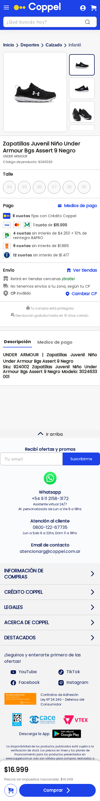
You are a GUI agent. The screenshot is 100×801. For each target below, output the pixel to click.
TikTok (73, 672)
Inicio (8, 45)
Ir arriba (54, 434)
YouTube (28, 672)
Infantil (75, 45)
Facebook (29, 683)
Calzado (54, 45)
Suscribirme (81, 459)
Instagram (77, 683)
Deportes (30, 45)
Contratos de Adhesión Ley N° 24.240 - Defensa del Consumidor (62, 699)
